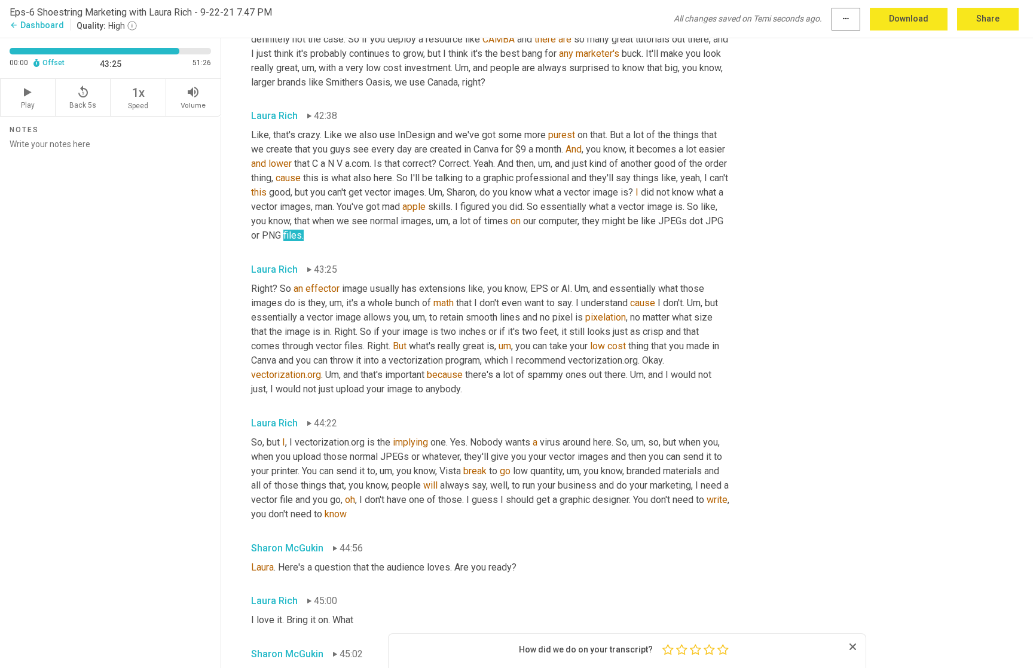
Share (988, 18)
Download (908, 18)
